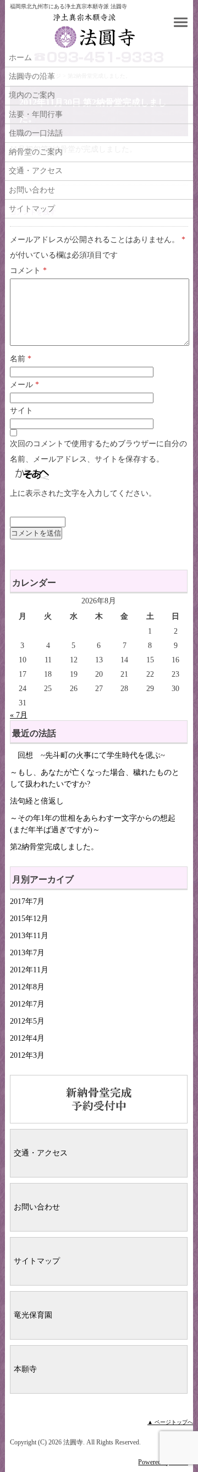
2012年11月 (29, 970)
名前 (20, 359)
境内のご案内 (32, 95)
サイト (21, 410)
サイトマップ (32, 209)
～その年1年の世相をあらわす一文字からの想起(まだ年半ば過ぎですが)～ (92, 824)
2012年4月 (27, 1038)
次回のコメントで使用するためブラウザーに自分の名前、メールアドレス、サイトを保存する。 (98, 451)
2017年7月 (27, 901)
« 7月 (19, 715)
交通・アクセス (36, 171)
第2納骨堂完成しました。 (54, 847)
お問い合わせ (32, 190)
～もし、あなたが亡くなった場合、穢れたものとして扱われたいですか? (94, 778)
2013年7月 (27, 953)
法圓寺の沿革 (32, 76)
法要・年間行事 (36, 114)
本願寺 (25, 1369)
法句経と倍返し (37, 801)
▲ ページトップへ (170, 1422)
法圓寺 (80, 31)
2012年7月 (27, 1004)
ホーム (20, 57)
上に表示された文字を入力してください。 (83, 493)
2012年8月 (27, 987)
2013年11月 (29, 936)
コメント (28, 270)
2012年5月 (27, 1021)
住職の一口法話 (36, 133)
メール (24, 385)
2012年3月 (27, 1055)
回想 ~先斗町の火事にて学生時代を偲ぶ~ (87, 755)
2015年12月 (29, 918)
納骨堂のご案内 (36, 152)
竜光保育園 (33, 1315)
